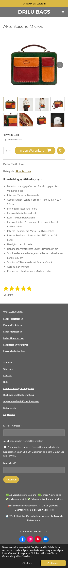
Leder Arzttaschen (12, 331)
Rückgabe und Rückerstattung (18, 394)
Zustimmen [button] (53, 563)
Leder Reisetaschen (13, 318)
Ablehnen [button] (27, 563)
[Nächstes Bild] (59, 65)
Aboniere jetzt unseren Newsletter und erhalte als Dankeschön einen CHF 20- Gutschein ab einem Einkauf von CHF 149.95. (34, 451)
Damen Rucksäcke (12, 325)
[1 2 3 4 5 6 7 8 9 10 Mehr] (8, 150)
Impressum (9, 414)
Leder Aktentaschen (13, 338)
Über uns (8, 368)
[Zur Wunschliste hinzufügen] (61, 150)
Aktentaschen (23, 171)
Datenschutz (9, 407)
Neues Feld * (9, 463)
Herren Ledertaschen (14, 351)
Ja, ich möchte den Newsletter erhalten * (24, 440)
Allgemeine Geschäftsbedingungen (21, 401)
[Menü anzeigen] (5, 12)
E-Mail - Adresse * (12, 425)
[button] (10, 104)
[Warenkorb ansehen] (62, 12)
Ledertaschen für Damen (16, 344)
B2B (5, 381)
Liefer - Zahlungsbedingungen (18, 388)
